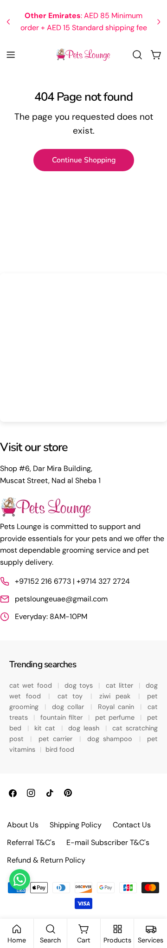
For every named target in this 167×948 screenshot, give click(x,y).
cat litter (121, 685)
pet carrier (58, 739)
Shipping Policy (76, 825)
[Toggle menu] (10, 54)
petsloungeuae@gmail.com (61, 599)
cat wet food (32, 685)
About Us (23, 825)
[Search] (137, 54)
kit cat (46, 728)
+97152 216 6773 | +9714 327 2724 (72, 581)
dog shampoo (111, 739)
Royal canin (118, 707)
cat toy (73, 696)
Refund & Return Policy (46, 860)
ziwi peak (117, 696)
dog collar (70, 707)
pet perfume (116, 717)
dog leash (85, 728)
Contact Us (132, 825)
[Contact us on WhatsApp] (19, 879)
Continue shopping (84, 160)
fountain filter (63, 717)
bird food (59, 749)
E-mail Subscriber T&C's (107, 842)
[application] (83, 347)
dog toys (80, 685)
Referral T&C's (31, 842)
